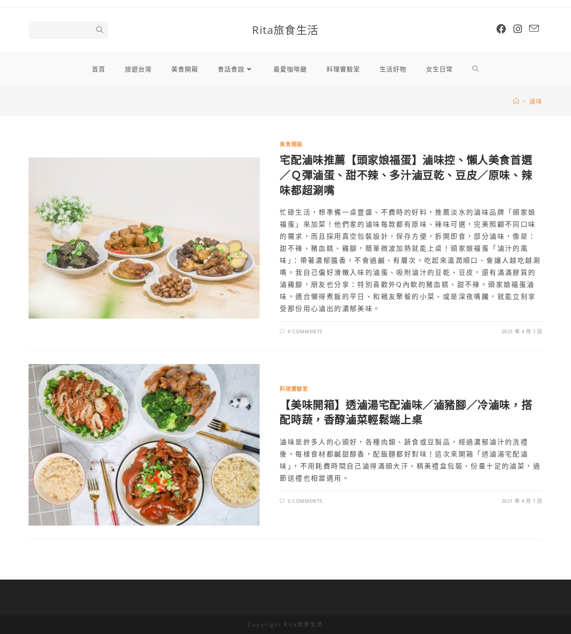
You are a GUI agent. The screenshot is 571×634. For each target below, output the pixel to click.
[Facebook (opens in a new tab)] (501, 29)
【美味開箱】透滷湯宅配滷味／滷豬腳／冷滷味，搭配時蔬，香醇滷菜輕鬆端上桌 (406, 412)
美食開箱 (291, 144)
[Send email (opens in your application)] (533, 28)
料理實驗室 (294, 389)
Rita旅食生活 (285, 29)
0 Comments (305, 331)
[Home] (516, 101)
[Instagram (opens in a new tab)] (517, 29)
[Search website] (476, 69)
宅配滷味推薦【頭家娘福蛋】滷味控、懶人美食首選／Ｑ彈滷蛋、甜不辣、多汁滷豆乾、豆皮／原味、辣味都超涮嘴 (406, 174)
